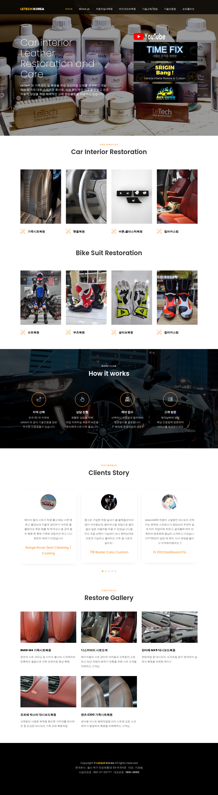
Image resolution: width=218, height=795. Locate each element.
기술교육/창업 (150, 9)
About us (84, 9)
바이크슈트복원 (127, 9)
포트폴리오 (188, 9)
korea (32, 9)
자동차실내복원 (104, 9)
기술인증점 (170, 9)
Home (68, 9)
